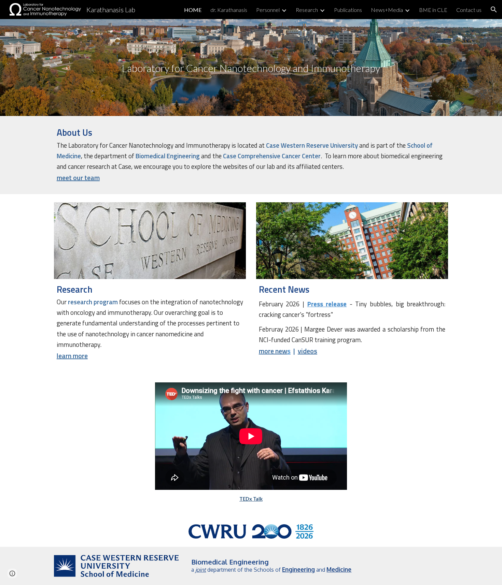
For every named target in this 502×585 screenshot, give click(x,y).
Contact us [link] (469, 9)
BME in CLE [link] (433, 9)
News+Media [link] (387, 9)
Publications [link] (348, 9)
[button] (494, 9)
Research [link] (307, 9)
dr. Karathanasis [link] (228, 9)
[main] (250, 68)
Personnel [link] (268, 9)
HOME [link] (192, 9)
